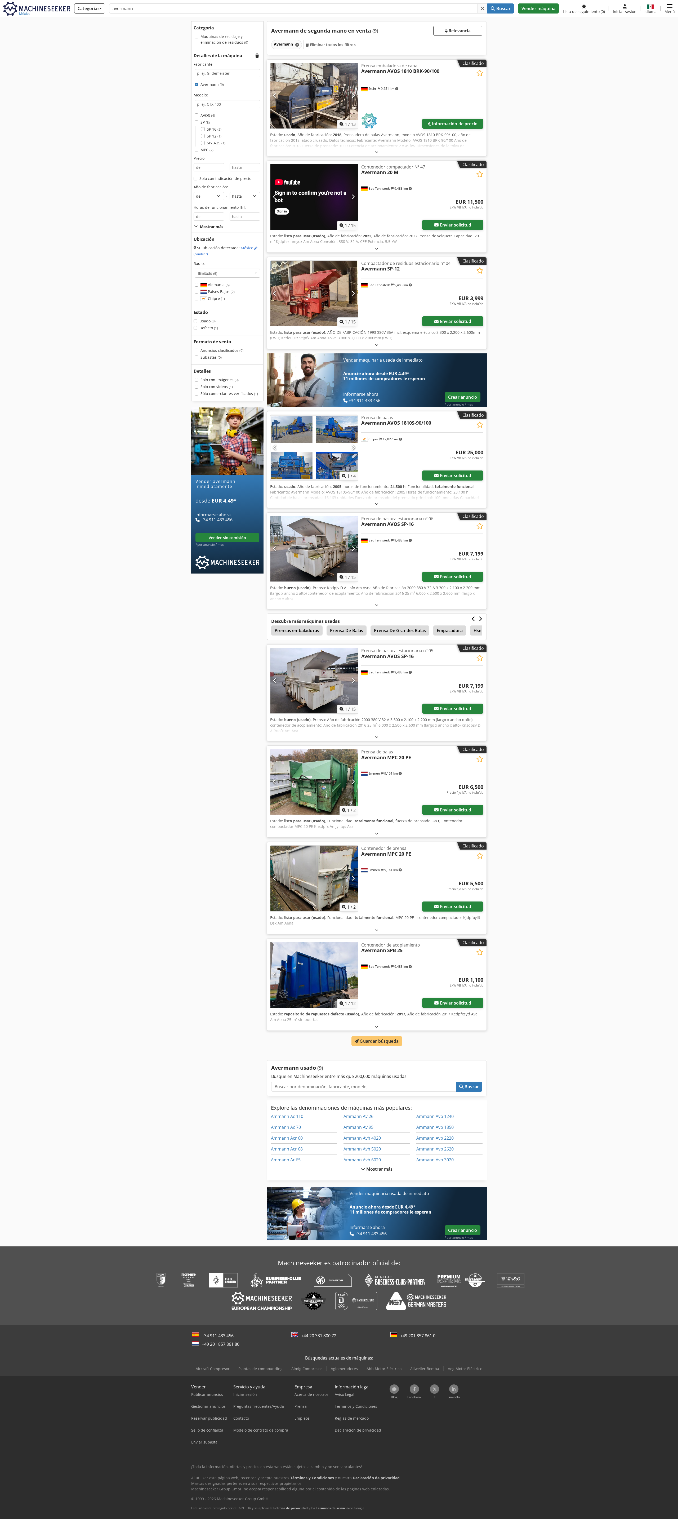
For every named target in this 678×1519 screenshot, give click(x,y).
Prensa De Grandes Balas (400, 630)
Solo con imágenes (219, 379)
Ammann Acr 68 (287, 1149)
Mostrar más (379, 1169)
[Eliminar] (483, 8)
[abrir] (376, 152)
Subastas (211, 357)
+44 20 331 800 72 (318, 1336)
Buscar (503, 8)
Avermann (212, 84)
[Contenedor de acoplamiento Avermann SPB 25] (314, 975)
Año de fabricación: (211, 186)
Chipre (216, 298)
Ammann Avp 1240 (435, 1116)
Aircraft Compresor (213, 1368)
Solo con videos (216, 386)
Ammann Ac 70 (286, 1127)
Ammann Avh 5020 (362, 1149)
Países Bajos (221, 291)
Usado (207, 320)
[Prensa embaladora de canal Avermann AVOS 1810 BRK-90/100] (314, 95)
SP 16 (214, 129)
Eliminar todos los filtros (332, 44)
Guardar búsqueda (379, 1041)
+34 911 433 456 (218, 1336)
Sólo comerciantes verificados (229, 393)
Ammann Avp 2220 (435, 1138)
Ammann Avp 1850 (435, 1127)
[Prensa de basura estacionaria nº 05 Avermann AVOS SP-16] (314, 680)
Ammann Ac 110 (287, 1116)
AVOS (207, 115)
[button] (669, 8)
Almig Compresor (306, 1368)
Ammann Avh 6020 (362, 1160)
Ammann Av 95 (358, 1127)
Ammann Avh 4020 (362, 1138)
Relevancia (459, 31)
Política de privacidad (290, 1508)
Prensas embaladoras (297, 630)
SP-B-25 (216, 142)
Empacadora (450, 630)
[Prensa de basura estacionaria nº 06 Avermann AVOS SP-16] (314, 548)
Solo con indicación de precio (225, 178)
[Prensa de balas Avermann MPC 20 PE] (314, 782)
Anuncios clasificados (221, 350)
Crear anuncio (462, 397)
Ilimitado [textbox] (207, 273)
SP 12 (214, 136)
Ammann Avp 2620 (435, 1149)
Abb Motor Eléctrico (384, 1368)
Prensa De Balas (346, 630)
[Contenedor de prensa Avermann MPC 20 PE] (314, 878)
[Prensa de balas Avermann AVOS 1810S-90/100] (314, 447)
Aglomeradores (344, 1368)
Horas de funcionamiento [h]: (220, 207)
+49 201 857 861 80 (220, 1344)
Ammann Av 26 (358, 1116)
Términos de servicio (332, 1508)
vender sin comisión (227, 537)
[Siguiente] (353, 95)
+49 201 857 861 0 (417, 1336)
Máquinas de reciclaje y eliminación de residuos (224, 39)
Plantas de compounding (260, 1368)
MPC (206, 149)
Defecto (208, 327)
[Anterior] (275, 95)
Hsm (478, 630)
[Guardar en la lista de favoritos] (479, 73)
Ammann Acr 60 (287, 1138)
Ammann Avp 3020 (435, 1160)
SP (205, 122)
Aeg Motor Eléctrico (465, 1368)
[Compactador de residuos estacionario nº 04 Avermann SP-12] (314, 293)
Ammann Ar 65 (286, 1160)
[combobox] (227, 273)
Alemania (218, 284)
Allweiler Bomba (424, 1368)
